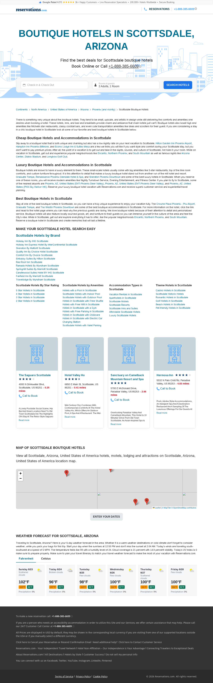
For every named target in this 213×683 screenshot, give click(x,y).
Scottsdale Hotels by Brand (38, 235)
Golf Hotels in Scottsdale (169, 301)
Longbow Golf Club (57, 156)
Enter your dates (106, 516)
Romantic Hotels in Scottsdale (172, 297)
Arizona (84, 109)
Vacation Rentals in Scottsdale (125, 294)
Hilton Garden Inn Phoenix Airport (174, 143)
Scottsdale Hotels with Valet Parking (82, 325)
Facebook (52, 660)
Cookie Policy (100, 676)
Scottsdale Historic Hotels (170, 294)
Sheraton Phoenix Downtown (105, 177)
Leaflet (158, 507)
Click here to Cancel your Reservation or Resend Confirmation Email (53, 642)
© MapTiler (166, 507)
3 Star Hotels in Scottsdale (30, 297)
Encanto (102, 153)
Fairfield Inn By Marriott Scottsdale (34, 276)
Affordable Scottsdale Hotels (124, 312)
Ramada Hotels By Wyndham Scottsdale (37, 265)
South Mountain (141, 153)
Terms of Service (64, 676)
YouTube (73, 660)
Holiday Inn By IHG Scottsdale (32, 241)
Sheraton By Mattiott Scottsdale (33, 248)
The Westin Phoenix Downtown (57, 207)
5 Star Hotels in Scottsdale (30, 290)
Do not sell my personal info (121, 654)
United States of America (63, 109)
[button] (147, 501)
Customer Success (94, 654)
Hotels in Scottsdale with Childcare (81, 315)
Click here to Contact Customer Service (140, 642)
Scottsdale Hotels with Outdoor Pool (82, 297)
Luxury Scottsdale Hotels (122, 315)
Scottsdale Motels (119, 301)
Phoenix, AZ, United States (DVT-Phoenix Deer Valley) (74, 183)
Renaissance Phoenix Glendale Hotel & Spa (59, 177)
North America (39, 109)
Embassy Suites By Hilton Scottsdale (35, 258)
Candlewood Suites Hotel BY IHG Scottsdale (40, 272)
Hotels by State (73, 654)
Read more (24, 420)
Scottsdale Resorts (119, 305)
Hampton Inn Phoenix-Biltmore (32, 146)
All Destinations (54, 654)
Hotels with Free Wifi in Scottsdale (81, 304)
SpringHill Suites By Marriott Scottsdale (37, 269)
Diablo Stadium (33, 156)
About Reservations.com (29, 654)
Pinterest (107, 660)
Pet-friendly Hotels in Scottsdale (173, 308)
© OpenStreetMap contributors (183, 507)
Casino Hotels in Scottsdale (171, 290)
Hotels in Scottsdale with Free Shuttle (83, 301)
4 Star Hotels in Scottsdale (30, 294)
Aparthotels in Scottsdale (122, 298)
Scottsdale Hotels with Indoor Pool (81, 294)
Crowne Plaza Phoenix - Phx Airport (175, 204)
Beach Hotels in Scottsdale (170, 304)
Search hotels (177, 85)
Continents (22, 109)
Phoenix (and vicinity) (103, 109)
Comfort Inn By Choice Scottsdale (34, 255)
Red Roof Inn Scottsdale (29, 262)
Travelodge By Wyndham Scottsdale (35, 279)
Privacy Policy (83, 676)
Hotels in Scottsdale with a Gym (80, 308)
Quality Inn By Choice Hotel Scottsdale (37, 251)
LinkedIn (96, 660)
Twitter (63, 660)
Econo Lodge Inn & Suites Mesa (72, 146)
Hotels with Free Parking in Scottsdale (83, 311)
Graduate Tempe (25, 177)
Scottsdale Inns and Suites (123, 308)
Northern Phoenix (117, 153)
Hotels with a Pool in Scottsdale (80, 290)
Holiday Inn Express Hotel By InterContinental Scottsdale (46, 244)
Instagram (84, 660)
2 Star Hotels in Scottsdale (30, 301)
